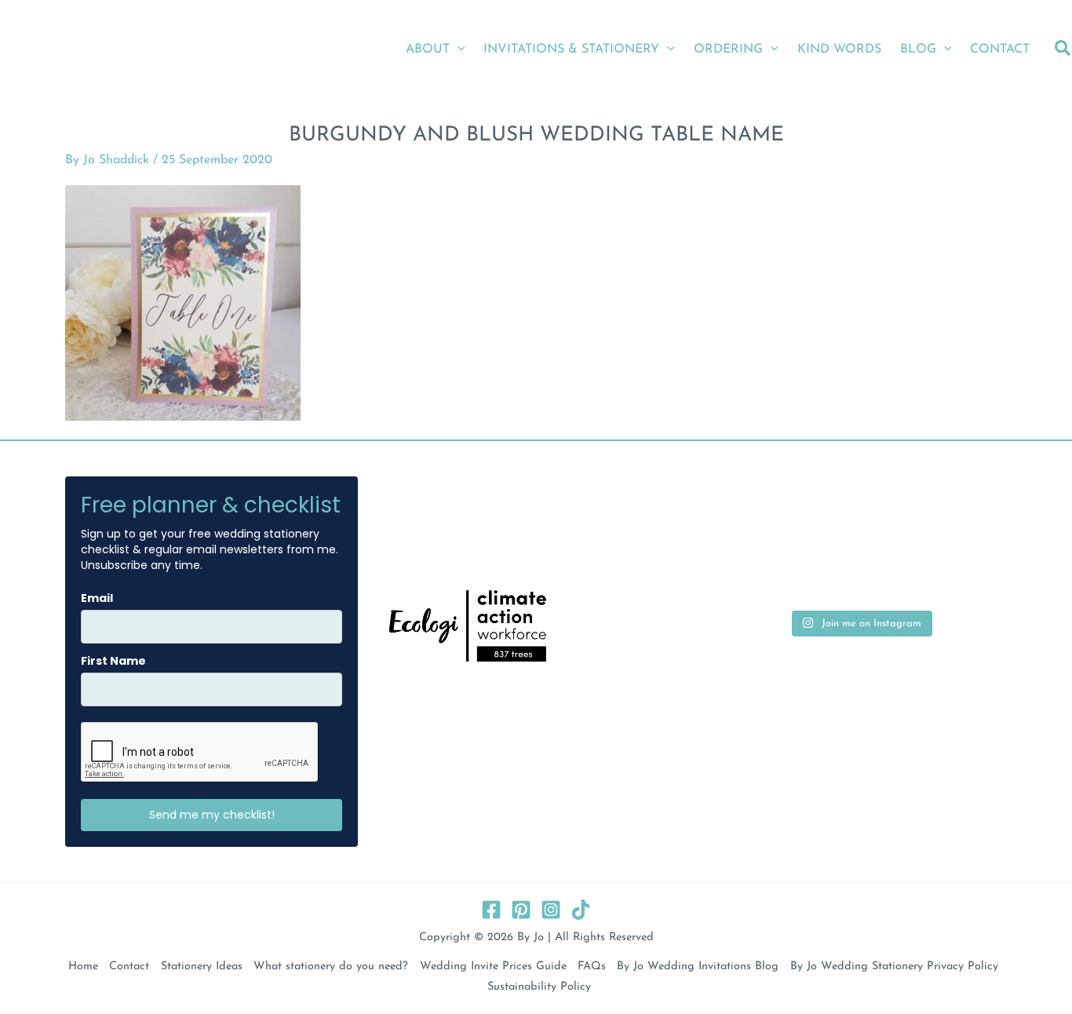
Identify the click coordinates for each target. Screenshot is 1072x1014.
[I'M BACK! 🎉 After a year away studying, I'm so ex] (860, 512)
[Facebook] (491, 909)
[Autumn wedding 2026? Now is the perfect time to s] (760, 512)
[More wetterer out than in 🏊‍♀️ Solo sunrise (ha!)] (960, 512)
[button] (457, 49)
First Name (113, 661)
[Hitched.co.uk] (440, 515)
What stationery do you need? (330, 966)
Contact (129, 966)
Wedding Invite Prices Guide (493, 966)
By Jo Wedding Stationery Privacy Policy (894, 966)
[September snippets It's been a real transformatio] (960, 571)
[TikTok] (581, 909)
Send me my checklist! (212, 815)
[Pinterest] (521, 909)
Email (97, 598)
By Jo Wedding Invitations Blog (697, 966)
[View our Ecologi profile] (467, 626)
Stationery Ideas (201, 966)
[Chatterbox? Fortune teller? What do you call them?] (760, 571)
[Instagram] (551, 909)
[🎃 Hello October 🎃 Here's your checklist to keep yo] (860, 571)
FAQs (592, 966)
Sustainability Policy (538, 987)
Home (83, 966)
